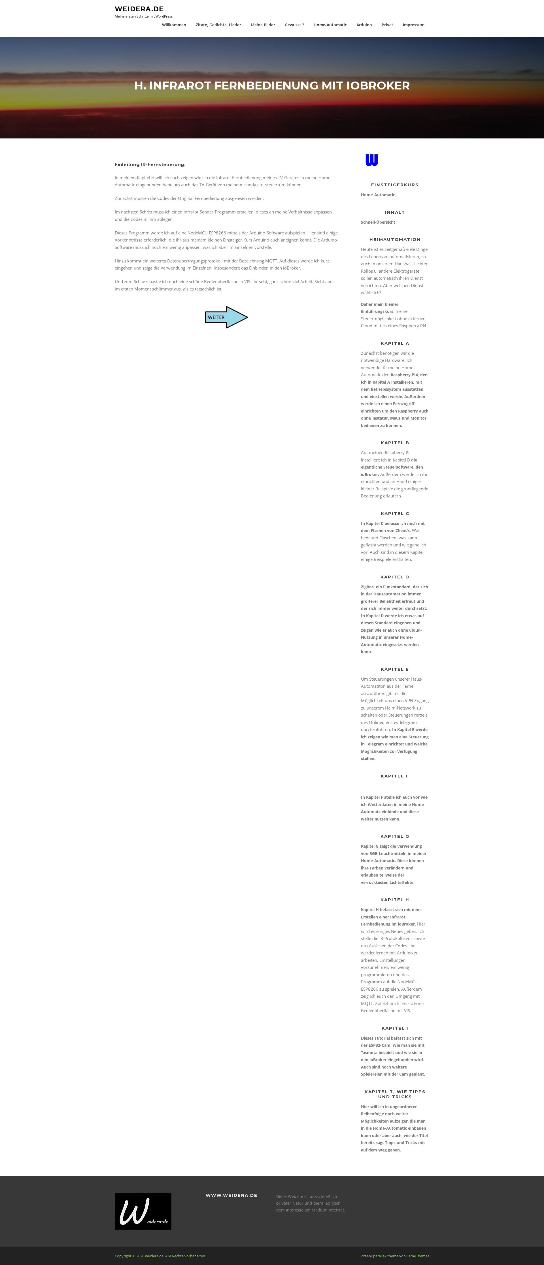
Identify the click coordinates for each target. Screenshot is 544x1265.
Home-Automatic (330, 24)
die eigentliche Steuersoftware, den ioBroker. (392, 467)
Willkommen (174, 24)
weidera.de (139, 9)
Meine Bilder (263, 24)
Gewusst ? (294, 24)
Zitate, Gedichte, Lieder (218, 24)
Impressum (413, 24)
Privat (387, 24)
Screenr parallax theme (379, 1255)
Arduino (364, 24)
